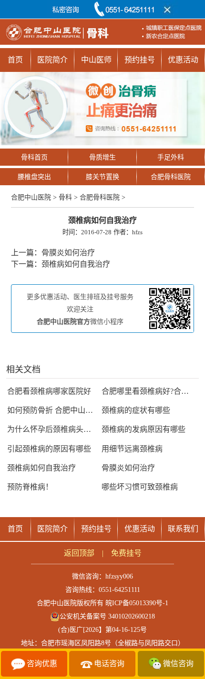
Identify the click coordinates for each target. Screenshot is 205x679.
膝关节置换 (102, 176)
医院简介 (52, 60)
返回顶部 (79, 553)
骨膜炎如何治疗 (68, 253)
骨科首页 (34, 157)
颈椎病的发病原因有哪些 (143, 429)
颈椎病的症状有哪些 (136, 410)
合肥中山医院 (31, 197)
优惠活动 (183, 60)
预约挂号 (139, 60)
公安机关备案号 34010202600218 (107, 616)
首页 (15, 60)
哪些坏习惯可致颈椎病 (140, 487)
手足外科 (170, 157)
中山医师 (96, 60)
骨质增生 (102, 157)
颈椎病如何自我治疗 (75, 264)
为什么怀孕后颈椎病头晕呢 (53, 429)
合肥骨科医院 (171, 176)
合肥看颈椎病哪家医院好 (49, 391)
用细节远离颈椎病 (132, 449)
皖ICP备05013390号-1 (136, 603)
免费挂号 (126, 553)
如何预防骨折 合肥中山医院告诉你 (65, 410)
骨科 (65, 197)
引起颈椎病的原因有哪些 (49, 449)
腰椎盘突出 (34, 176)
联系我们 (183, 529)
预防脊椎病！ (30, 487)
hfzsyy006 (119, 576)
